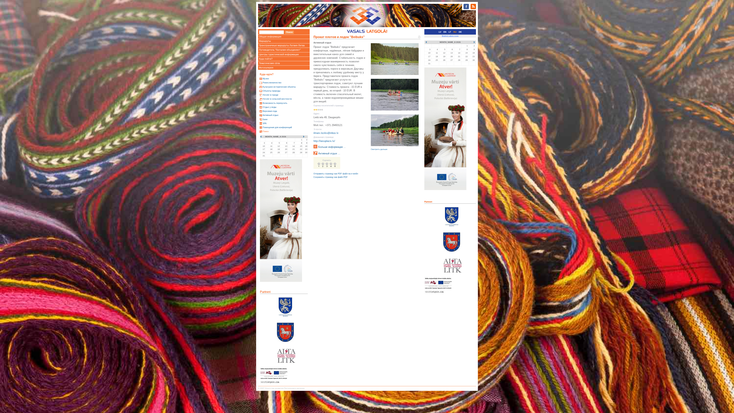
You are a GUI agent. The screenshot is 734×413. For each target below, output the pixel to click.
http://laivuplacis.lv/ (324, 141)
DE (460, 32)
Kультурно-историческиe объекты (279, 87)
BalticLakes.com (450, 36)
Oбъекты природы (271, 91)
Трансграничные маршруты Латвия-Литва (282, 45)
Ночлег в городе (270, 95)
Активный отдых (270, 115)
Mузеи (266, 78)
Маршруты (265, 41)
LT (450, 32)
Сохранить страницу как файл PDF (330, 177)
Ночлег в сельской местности (277, 99)
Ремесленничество (272, 82)
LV (440, 32)
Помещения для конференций (277, 127)
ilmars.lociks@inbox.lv (326, 133)
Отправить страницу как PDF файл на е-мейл (335, 173)
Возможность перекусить (275, 103)
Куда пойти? (266, 59)
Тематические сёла (269, 63)
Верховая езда (270, 111)
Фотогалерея (266, 67)
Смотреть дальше (379, 149)
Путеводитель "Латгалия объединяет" (280, 50)
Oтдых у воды (269, 107)
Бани (265, 119)
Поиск (266, 131)
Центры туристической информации (279, 54)
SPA (264, 123)
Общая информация (270, 36)
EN (444, 32)
